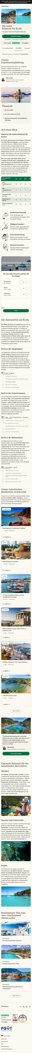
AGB (2, 1044)
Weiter (16, 310)
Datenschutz (4, 1041)
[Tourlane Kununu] (30, 1007)
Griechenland (16, 54)
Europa (10, 54)
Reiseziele (5, 54)
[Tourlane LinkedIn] (27, 1007)
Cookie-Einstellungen (6, 1049)
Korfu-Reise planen (16, 753)
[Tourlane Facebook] (20, 1007)
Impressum (4, 1039)
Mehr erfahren (16, 711)
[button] (4, 6)
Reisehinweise (5, 1046)
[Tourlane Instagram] (24, 1007)
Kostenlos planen (16, 36)
